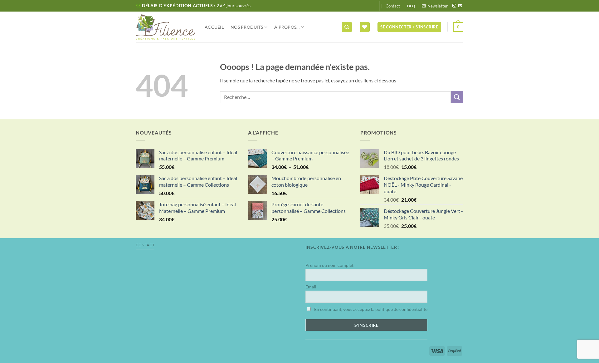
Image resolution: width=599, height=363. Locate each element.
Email (310, 286)
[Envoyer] (457, 97)
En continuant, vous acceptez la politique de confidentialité (370, 309)
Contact (393, 5)
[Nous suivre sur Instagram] (454, 6)
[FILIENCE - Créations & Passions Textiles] (165, 27)
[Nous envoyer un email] (460, 6)
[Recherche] (347, 27)
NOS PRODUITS (247, 27)
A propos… (287, 27)
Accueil (214, 27)
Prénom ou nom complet (329, 265)
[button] (435, 6)
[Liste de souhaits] (365, 27)
